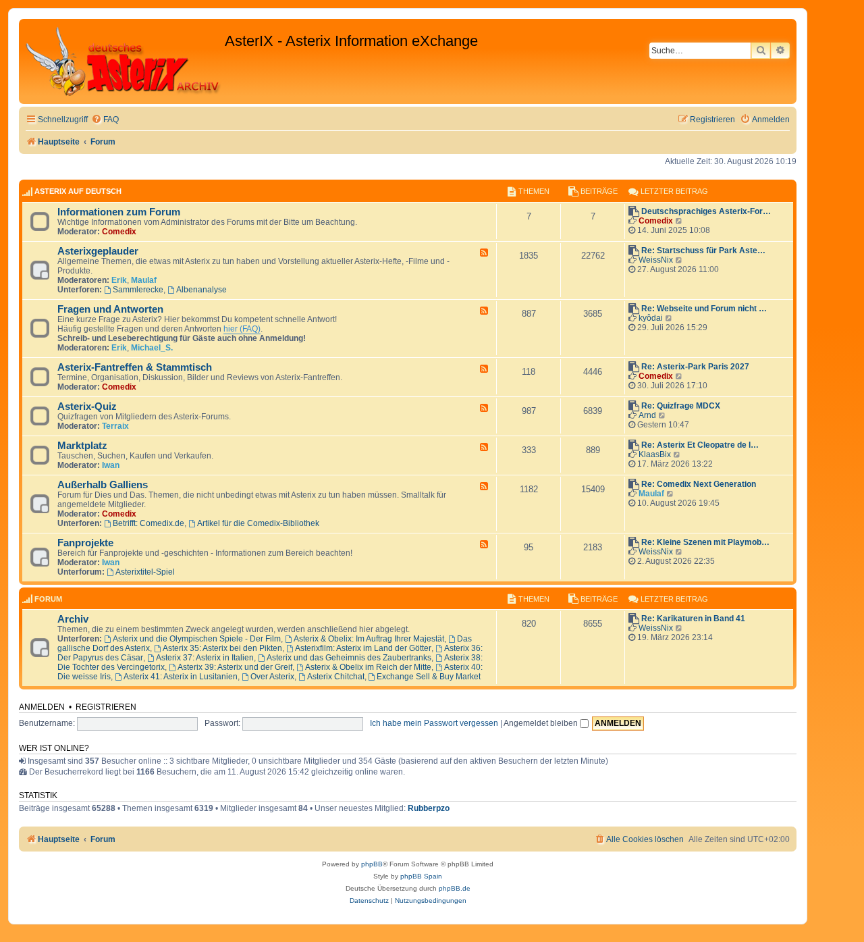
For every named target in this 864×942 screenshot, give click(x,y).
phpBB (372, 864)
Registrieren (106, 707)
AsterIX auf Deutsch (78, 191)
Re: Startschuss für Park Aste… (703, 250)
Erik (119, 280)
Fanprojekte (85, 543)
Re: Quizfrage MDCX (680, 406)
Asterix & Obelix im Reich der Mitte (368, 667)
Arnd (647, 415)
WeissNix (656, 260)
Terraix (115, 426)
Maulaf (144, 280)
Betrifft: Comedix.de (148, 523)
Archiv (72, 619)
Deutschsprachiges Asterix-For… (706, 211)
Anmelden (42, 707)
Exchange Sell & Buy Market (429, 676)
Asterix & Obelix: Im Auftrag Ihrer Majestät (369, 639)
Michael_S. (152, 347)
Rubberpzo (429, 808)
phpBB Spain (421, 876)
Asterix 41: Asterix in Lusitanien (181, 676)
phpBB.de (454, 888)
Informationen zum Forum (118, 212)
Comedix (119, 231)
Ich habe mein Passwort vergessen (434, 723)
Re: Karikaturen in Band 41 (693, 618)
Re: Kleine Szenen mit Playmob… (705, 542)
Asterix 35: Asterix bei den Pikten (222, 648)
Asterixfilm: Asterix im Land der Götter (363, 648)
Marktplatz (82, 445)
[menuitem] (105, 120)
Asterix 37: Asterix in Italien (205, 657)
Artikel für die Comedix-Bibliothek (258, 523)
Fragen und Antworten (110, 309)
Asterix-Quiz (87, 406)
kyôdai (651, 318)
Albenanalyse (201, 289)
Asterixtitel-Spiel (145, 572)
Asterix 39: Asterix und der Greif (235, 667)
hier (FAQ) (242, 329)
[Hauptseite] (123, 61)
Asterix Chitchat (335, 676)
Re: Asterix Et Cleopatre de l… (700, 445)
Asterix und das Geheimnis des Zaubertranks (349, 657)
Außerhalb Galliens (102, 484)
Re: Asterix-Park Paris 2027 (695, 366)
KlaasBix (655, 454)
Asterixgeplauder (97, 251)
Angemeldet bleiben (542, 723)
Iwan (110, 465)
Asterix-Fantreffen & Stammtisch (134, 367)
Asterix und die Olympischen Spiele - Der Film (197, 639)
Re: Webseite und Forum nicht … (704, 308)
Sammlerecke (138, 289)
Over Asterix (272, 676)
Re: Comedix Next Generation (698, 484)
